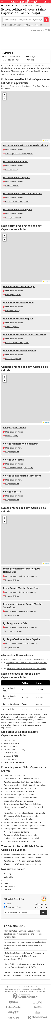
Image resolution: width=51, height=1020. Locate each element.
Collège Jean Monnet (14, 427)
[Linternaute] (13, 1007)
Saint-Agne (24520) (13, 294)
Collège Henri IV (12, 491)
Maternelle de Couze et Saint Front (22, 193)
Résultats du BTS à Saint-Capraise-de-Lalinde (22, 864)
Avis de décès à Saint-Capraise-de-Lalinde (21, 797)
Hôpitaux (7, 890)
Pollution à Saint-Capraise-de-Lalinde (19, 819)
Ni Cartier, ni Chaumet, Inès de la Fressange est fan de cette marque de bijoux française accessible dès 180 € (24, 956)
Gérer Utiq (42, 989)
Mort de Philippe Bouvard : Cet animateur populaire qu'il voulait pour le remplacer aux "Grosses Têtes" (23, 934)
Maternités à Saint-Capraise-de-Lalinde (20, 788)
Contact (24, 987)
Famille (8, 904)
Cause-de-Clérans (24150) (14, 749)
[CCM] (13, 1002)
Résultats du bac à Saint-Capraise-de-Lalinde (22, 858)
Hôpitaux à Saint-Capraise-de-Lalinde (19, 841)
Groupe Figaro (23, 991)
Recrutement (40, 987)
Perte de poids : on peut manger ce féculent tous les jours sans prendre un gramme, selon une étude (25, 945)
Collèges (31, 56)
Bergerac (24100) (12, 452)
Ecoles (8, 5)
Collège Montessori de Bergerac (20, 443)
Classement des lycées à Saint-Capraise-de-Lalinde (25, 785)
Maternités (8, 877)
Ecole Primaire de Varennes (18, 302)
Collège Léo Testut (13, 459)
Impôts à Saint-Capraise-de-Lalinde (18, 801)
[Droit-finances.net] (38, 1007)
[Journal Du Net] (38, 1002)
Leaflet (46, 140)
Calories (7, 883)
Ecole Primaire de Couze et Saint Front (24, 334)
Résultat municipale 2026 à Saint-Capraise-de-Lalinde (26, 854)
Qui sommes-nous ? (13, 987)
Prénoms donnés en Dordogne (16, 832)
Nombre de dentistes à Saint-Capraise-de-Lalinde (24, 825)
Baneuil (38, 25)
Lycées (31, 59)
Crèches (7, 880)
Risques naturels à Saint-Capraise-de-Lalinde (22, 822)
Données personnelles (12, 989)
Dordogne (39, 5)
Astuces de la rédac (13, 907)
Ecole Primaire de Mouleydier (19, 350)
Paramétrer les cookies (30, 989)
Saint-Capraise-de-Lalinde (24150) (19, 153)
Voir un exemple (41, 904)
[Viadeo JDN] (38, 1012)
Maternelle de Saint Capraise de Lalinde (25, 145)
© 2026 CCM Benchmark (37, 991)
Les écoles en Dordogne (14, 762)
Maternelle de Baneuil (15, 161)
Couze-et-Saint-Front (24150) (17, 201)
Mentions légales (10, 991)
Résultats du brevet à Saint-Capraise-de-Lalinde (23, 861)
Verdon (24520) (10, 759)
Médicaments (9, 886)
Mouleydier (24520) (13, 217)
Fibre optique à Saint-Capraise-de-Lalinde (21, 828)
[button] (4, 94)
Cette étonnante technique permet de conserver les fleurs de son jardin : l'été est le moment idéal (25, 973)
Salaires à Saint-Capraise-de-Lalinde (19, 794)
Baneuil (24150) (11, 169)
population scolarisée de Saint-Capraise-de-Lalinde (27, 659)
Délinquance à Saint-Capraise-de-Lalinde (21, 816)
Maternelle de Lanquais (16, 177)
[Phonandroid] (38, 1017)
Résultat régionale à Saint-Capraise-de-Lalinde (23, 782)
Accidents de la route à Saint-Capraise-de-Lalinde (24, 813)
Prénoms (7, 874)
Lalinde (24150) (11, 436)
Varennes (17, 25)
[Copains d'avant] (13, 1012)
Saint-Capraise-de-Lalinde (14, 775)
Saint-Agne (28, 25)
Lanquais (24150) (12, 185)
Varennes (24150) (12, 310)
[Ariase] (13, 1017)
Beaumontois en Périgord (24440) (19, 468)
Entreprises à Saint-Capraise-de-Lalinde (20, 835)
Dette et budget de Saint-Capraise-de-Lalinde (22, 804)
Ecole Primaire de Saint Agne (19, 286)
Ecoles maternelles (12, 56)
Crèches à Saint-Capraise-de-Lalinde (19, 791)
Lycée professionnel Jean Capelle (21, 639)
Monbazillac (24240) (13, 631)
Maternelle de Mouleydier (17, 209)
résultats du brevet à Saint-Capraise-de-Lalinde (26, 668)
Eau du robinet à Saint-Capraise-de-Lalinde (22, 779)
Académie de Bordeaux (23, 5)
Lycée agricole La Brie (15, 623)
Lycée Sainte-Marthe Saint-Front (21, 587)
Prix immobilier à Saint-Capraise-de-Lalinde (22, 838)
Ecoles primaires (12, 59)
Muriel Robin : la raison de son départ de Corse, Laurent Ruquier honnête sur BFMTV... (24, 965)
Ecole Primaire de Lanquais (18, 318)
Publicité (31, 987)
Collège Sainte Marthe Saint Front (22, 475)
